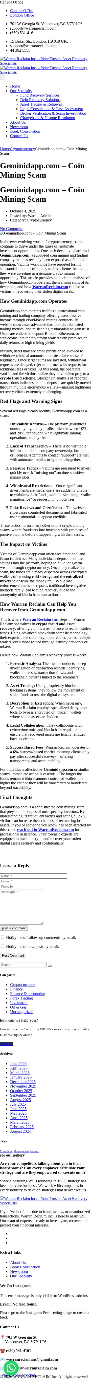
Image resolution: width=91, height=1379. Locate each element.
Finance (16, 989)
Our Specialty (21, 91)
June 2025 (18, 1109)
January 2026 (21, 1077)
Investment (19, 1003)
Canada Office (21, 11)
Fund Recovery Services (39, 95)
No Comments (11, 228)
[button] (11, 1367)
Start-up (34, 1151)
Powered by (18, 1375)
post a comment (14, 928)
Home (15, 86)
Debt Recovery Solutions (40, 100)
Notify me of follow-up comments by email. (41, 937)
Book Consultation (25, 131)
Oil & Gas (18, 1007)
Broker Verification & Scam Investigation (53, 113)
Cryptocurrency (22, 984)
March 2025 (20, 1122)
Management (21, 1151)
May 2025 (18, 1113)
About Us (18, 122)
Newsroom (19, 127)
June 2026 (18, 1063)
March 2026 (20, 1072)
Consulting (6, 1151)
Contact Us (19, 136)
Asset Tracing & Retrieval (41, 104)
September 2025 (23, 1095)
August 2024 (20, 1131)
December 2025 (23, 1082)
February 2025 (22, 1127)
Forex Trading (21, 998)
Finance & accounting (27, 993)
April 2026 (19, 1068)
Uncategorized (21, 1012)
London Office (22, 15)
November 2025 (23, 1086)
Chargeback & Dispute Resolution (47, 118)
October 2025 (21, 1091)
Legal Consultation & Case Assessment (51, 109)
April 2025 (19, 1118)
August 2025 (20, 1100)
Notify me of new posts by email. (32, 946)
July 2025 (18, 1104)
